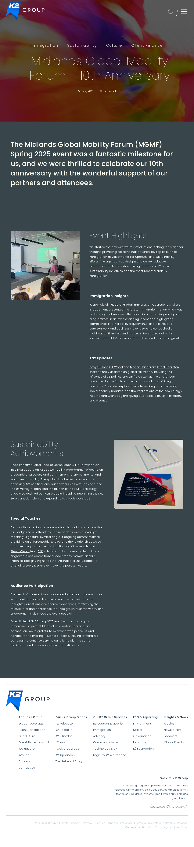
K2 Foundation (143, 749)
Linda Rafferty (20, 465)
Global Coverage (31, 723)
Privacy (87, 823)
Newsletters (172, 730)
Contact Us (27, 768)
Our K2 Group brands (71, 717)
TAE (40, 551)
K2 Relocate (64, 723)
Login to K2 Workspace (109, 755)
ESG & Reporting (145, 717)
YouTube (181, 827)
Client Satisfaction (32, 730)
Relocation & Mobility (108, 723)
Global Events (174, 742)
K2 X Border (64, 736)
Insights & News (176, 717)
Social (137, 730)
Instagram (166, 827)
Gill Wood (116, 367)
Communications (106, 742)
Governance (142, 736)
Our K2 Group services (110, 717)
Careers (24, 761)
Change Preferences (120, 823)
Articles (169, 723)
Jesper (145, 328)
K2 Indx (60, 742)
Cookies (100, 823)
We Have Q (27, 749)
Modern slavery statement (171, 823)
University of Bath (28, 489)
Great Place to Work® (34, 742)
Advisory (99, 736)
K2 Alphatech (65, 755)
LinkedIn (147, 827)
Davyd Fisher (98, 367)
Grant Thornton (168, 367)
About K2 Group (31, 717)
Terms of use (144, 823)
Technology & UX (105, 749)
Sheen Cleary (20, 551)
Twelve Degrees (67, 749)
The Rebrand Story (69, 761)
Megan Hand (139, 367)
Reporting (140, 742)
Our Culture (27, 736)
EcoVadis (89, 484)
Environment (142, 723)
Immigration (102, 730)
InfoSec (24, 755)
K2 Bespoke (64, 730)
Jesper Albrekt (99, 305)
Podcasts (171, 736)
